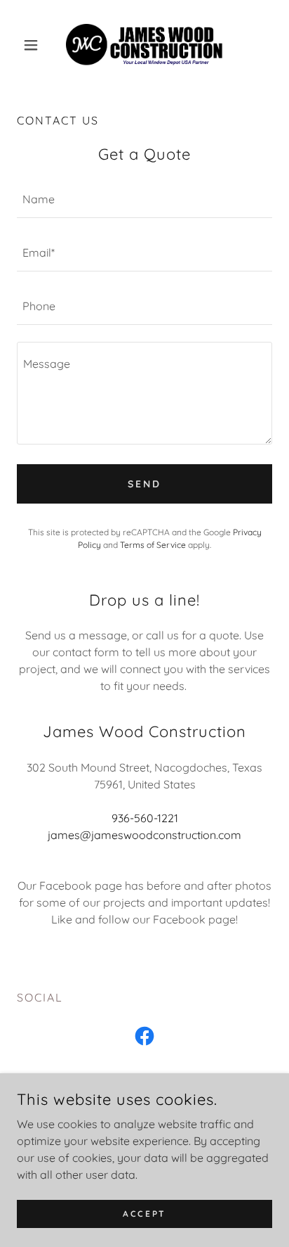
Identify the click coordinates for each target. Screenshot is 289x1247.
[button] (36, 45)
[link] (144, 45)
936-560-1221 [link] (145, 818)
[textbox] (144, 199)
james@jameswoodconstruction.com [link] (144, 835)
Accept (144, 1213)
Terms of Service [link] (153, 544)
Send (144, 484)
